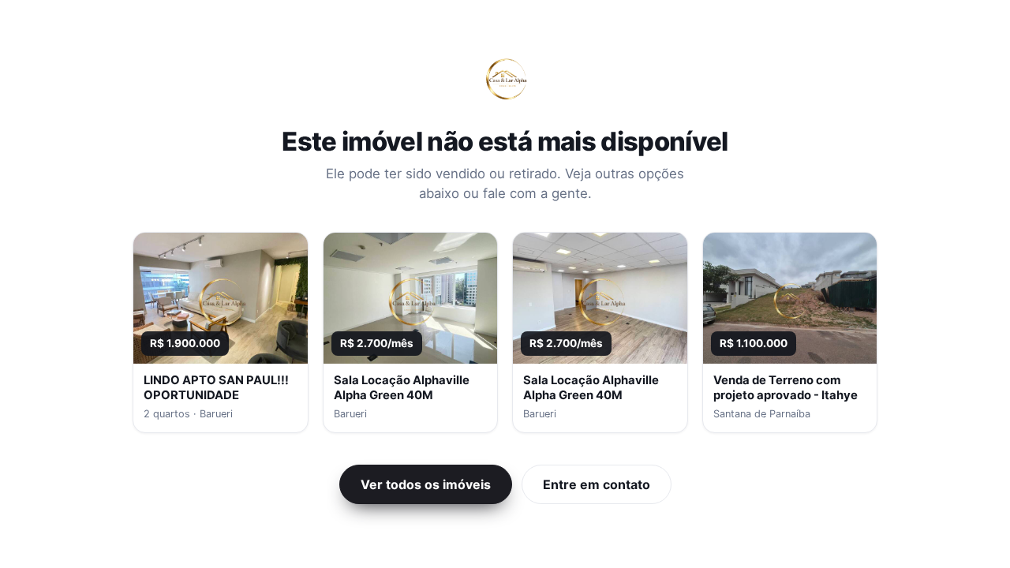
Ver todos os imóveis (426, 484)
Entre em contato (596, 484)
